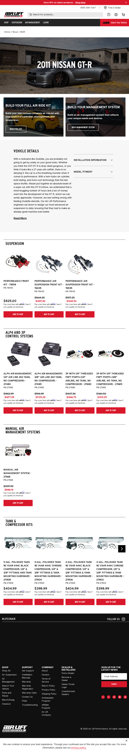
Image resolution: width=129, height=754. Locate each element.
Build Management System (83, 127)
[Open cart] (123, 14)
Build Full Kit (16, 129)
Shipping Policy (49, 694)
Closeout (6, 704)
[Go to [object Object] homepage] (14, 728)
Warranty (26, 681)
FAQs (24, 701)
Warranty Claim (29, 693)
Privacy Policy (48, 689)
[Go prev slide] (7, 548)
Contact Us (27, 697)
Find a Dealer (68, 673)
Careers (45, 674)
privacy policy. (78, 747)
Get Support (28, 670)
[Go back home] (14, 14)
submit (114, 684)
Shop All (6, 670)
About (45, 670)
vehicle (7, 32)
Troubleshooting (30, 705)
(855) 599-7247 (88, 7)
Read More (20, 218)
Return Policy (48, 685)
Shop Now (80, 2)
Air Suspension (9, 674)
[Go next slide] (121, 548)
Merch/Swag (8, 700)
